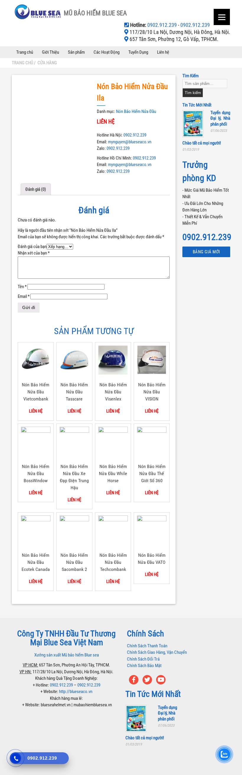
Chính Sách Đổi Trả (143, 659)
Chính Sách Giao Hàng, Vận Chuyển (157, 652)
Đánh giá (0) (35, 189)
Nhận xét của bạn (34, 253)
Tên (22, 286)
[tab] (36, 189)
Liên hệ (163, 52)
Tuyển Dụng (138, 52)
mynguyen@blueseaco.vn (129, 142)
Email (24, 296)
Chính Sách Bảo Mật (144, 665)
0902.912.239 (162, 25)
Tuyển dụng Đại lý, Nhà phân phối (220, 118)
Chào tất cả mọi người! (201, 143)
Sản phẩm (76, 52)
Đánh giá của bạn (32, 246)
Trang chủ (24, 52)
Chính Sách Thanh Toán (147, 645)
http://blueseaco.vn (75, 691)
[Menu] (222, 17)
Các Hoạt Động (107, 52)
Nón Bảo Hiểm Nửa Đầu (136, 111)
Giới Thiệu (50, 52)
